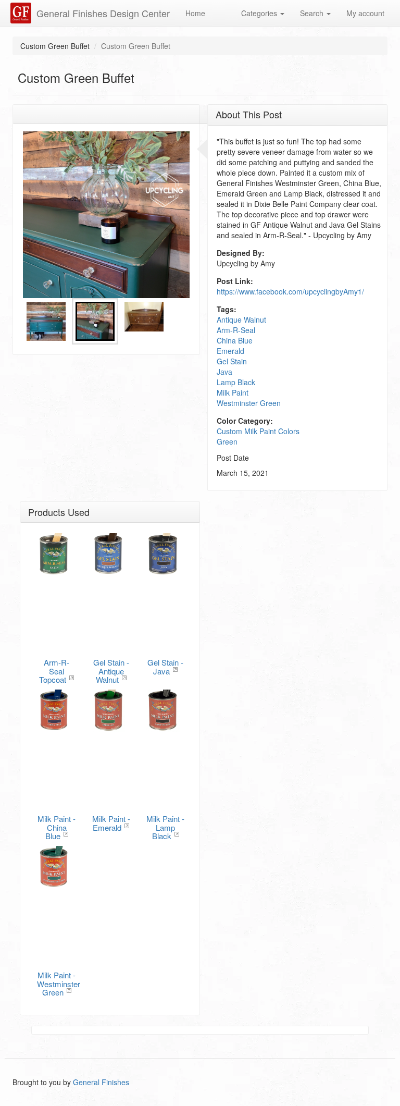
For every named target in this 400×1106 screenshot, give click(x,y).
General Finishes (101, 1082)
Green (227, 441)
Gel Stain (232, 361)
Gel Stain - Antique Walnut (111, 671)
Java (224, 371)
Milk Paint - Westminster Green (58, 983)
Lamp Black (236, 382)
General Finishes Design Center (103, 13)
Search (313, 13)
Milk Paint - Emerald (111, 823)
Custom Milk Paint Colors (258, 431)
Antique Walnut (241, 319)
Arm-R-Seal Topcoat (54, 671)
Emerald (230, 351)
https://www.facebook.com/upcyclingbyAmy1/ (290, 291)
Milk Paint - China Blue (57, 827)
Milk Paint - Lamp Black (165, 827)
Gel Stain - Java (165, 667)
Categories (260, 13)
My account (365, 13)
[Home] (22, 13)
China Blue (235, 340)
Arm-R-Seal (236, 330)
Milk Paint (232, 392)
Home (195, 13)
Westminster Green (249, 403)
